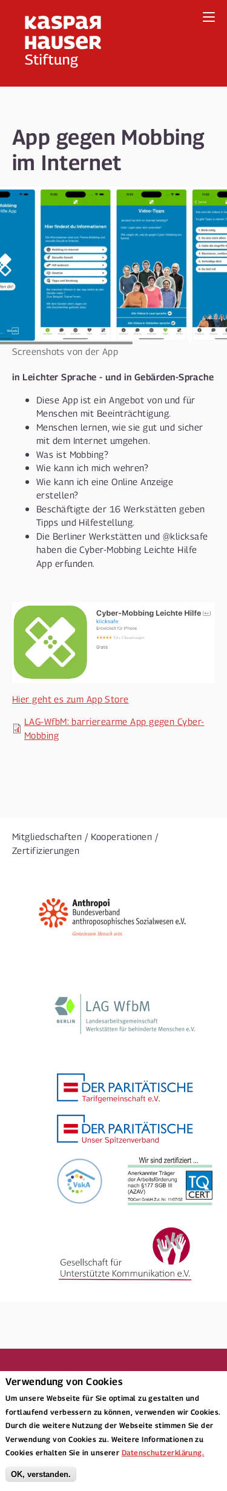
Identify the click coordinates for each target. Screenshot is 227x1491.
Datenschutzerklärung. (163, 1452)
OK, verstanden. (41, 1474)
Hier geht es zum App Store (70, 699)
